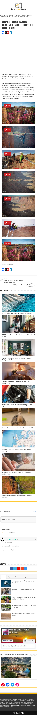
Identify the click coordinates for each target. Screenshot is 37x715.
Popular (10, 577)
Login (35, 512)
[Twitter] (15, 568)
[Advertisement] (18, 55)
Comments (18, 577)
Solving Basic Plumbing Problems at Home (23, 285)
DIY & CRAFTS (10, 15)
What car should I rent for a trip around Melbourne (13, 280)
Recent (4, 577)
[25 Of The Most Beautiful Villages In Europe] (16, 667)
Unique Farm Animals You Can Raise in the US (17, 428)
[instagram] (25, 568)
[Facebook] (11, 568)
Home (3, 15)
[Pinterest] (18, 568)
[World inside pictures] (18, 5)
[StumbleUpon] (22, 568)
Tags (24, 577)
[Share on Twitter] (6, 32)
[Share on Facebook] (3, 32)
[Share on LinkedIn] (11, 32)
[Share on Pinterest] (8, 32)
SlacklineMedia (8, 264)
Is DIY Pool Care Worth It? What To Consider (17, 313)
